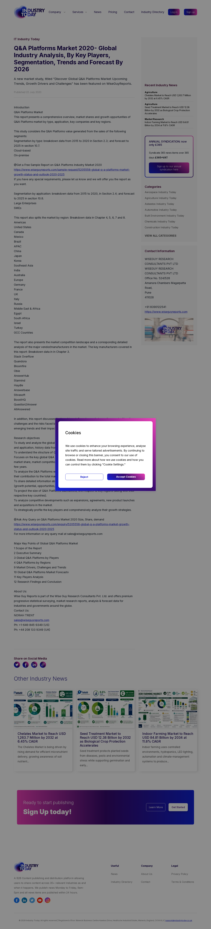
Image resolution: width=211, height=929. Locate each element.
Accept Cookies (126, 476)
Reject (84, 476)
